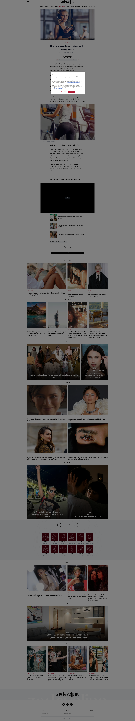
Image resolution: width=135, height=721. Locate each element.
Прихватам (71, 91)
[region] (68, 83)
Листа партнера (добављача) (57, 88)
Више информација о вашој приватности (73, 82)
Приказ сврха (63, 91)
